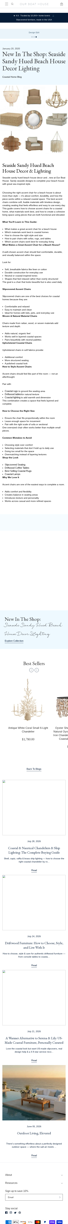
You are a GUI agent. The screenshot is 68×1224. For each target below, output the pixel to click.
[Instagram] (11, 1212)
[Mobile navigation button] (6, 4)
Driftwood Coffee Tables (17, 467)
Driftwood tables (13, 394)
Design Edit (34, 32)
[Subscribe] (59, 1197)
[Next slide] (37, 670)
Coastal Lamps (12, 474)
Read (34, 870)
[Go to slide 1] (32, 36)
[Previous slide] (31, 670)
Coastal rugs (11, 391)
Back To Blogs (34, 769)
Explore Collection (14, 640)
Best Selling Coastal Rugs (18, 471)
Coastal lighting (12, 397)
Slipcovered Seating (15, 464)
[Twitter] (15, 1213)
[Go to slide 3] (36, 36)
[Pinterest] (20, 1212)
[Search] (12, 4)
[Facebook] (6, 1212)
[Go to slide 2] (34, 36)
